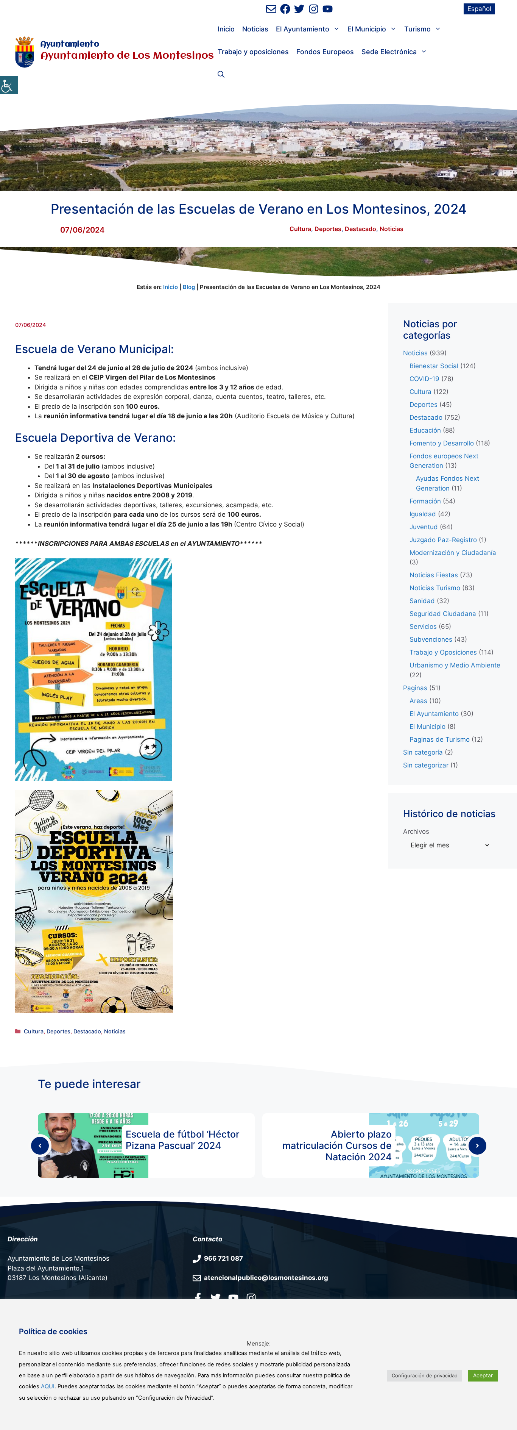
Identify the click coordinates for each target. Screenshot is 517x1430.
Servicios (423, 626)
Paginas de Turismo (440, 739)
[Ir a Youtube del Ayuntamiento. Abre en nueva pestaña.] (233, 1297)
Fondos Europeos (325, 52)
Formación (425, 501)
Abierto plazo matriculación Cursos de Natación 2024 (337, 1145)
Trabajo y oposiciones (253, 52)
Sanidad (422, 601)
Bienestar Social (434, 366)
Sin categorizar (425, 765)
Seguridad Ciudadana (443, 613)
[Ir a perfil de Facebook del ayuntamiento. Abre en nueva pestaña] (285, 9)
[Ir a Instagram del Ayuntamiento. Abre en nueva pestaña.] (251, 1297)
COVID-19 (424, 379)
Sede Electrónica (389, 52)
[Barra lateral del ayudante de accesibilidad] (9, 85)
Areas (418, 701)
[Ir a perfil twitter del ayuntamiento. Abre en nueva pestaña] (215, 1297)
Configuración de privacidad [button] (425, 1375)
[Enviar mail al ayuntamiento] (271, 9)
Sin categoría (423, 752)
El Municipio (366, 29)
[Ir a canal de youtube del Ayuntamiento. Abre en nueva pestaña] (328, 9)
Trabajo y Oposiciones (443, 652)
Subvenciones (431, 639)
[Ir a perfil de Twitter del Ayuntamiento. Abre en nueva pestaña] (299, 9)
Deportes (328, 229)
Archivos (416, 831)
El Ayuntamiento (302, 29)
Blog (189, 287)
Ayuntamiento (69, 44)
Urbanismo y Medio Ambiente (455, 665)
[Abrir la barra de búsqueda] (221, 74)
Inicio (226, 29)
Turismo (417, 29)
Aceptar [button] (483, 1375)
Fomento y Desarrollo (442, 443)
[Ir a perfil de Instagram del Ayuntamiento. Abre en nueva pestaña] (314, 9)
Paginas (415, 688)
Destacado (360, 229)
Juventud (424, 527)
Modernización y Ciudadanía (453, 552)
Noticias (255, 29)
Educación (425, 430)
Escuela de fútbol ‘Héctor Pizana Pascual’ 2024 (183, 1139)
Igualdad (423, 514)
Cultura (300, 229)
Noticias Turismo (435, 588)
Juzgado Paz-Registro (443, 540)
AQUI (48, 1386)
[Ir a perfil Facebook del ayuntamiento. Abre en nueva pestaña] (198, 1297)
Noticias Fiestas (434, 575)
